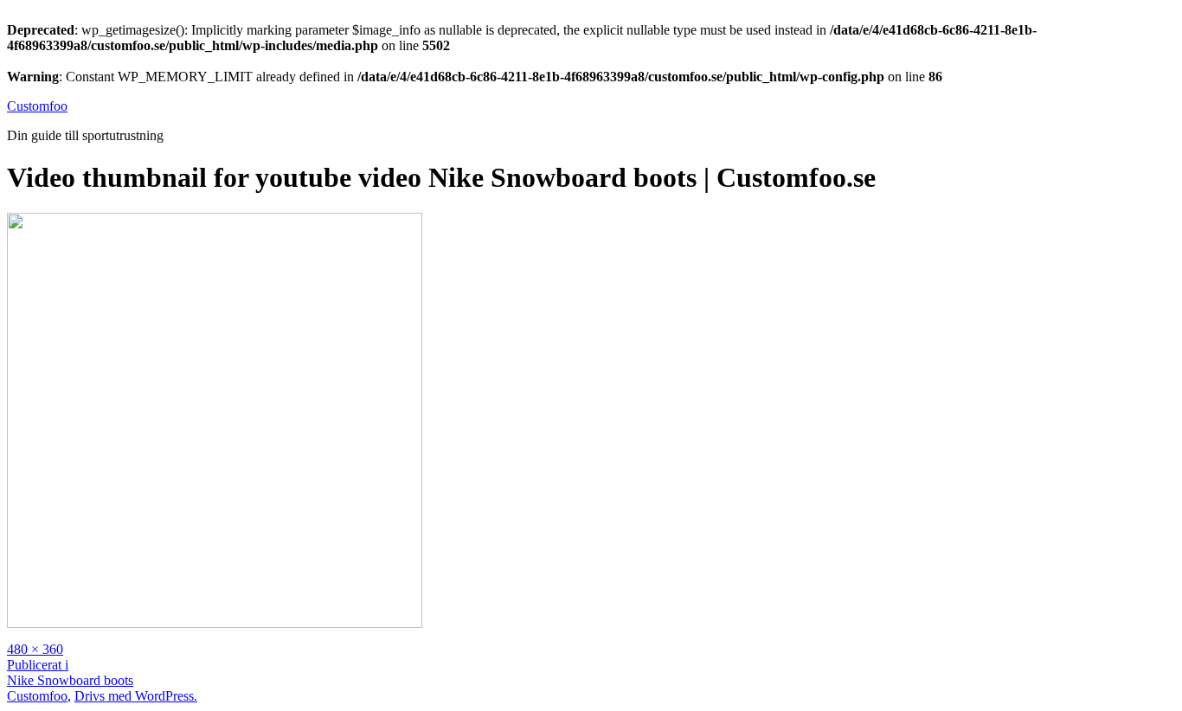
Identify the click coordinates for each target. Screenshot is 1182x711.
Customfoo (37, 106)
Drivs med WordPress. (135, 696)
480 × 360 (35, 649)
